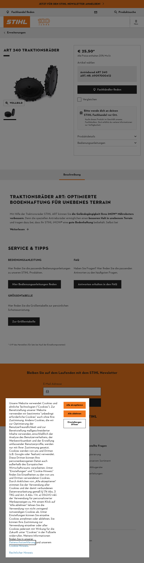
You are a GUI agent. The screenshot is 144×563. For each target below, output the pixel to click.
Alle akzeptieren (74, 405)
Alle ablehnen (74, 413)
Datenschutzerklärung (22, 542)
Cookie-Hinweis (18, 546)
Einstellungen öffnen (74, 423)
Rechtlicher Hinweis (21, 553)
